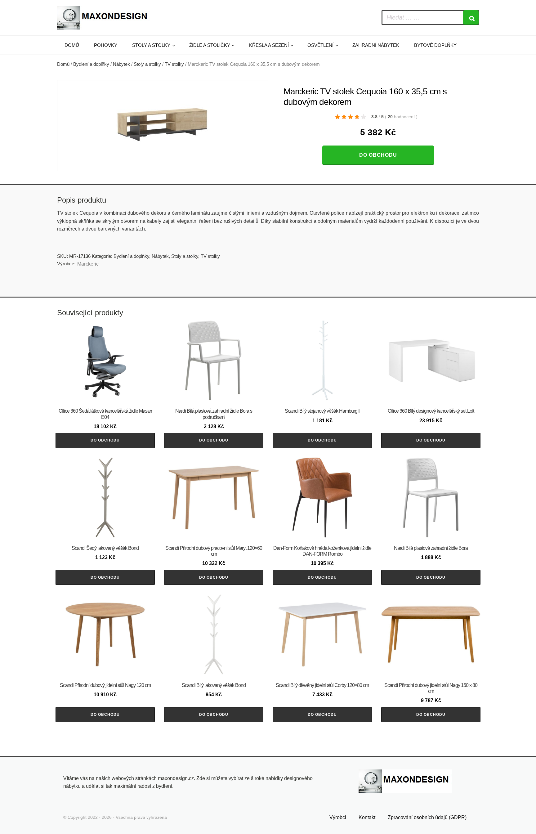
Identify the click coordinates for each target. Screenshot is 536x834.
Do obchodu (378, 155)
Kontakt (367, 817)
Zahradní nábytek (375, 45)
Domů (72, 45)
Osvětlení (320, 45)
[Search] (471, 17)
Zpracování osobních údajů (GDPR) (427, 817)
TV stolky (174, 64)
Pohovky (105, 45)
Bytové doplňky (435, 45)
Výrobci (337, 817)
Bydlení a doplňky (91, 64)
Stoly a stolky (151, 45)
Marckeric (88, 264)
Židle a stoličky (209, 45)
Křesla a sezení (269, 45)
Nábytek (121, 64)
